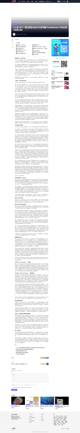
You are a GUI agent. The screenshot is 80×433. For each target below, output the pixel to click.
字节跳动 (58, 418)
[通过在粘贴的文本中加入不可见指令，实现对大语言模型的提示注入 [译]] (62, 401)
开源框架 (66, 422)
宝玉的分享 (12, 407)
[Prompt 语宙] (14, 1)
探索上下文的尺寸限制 (20, 51)
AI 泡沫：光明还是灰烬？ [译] (15, 406)
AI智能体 (55, 423)
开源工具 (61, 418)
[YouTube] (68, 428)
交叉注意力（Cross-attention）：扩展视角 (39, 46)
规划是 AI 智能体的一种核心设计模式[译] (22, 352)
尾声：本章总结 (36, 54)
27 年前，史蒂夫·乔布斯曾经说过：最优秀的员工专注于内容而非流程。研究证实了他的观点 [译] (30, 347)
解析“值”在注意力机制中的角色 (21, 53)
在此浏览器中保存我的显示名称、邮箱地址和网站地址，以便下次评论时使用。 (22, 387)
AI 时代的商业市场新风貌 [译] (20, 353)
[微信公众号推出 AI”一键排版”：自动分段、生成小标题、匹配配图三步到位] (66, 87)
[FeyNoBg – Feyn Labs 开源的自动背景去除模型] (66, 74)
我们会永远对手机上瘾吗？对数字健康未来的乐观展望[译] (24, 349)
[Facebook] (65, 428)
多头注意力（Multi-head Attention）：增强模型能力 (39, 49)
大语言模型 (64, 419)
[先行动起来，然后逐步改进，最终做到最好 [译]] (47, 401)
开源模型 (65, 418)
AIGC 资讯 (53, 75)
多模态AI (62, 422)
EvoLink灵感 (65, 417)
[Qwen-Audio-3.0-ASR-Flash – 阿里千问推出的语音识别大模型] (66, 78)
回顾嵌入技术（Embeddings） (21, 44)
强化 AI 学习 (15, 24)
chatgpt (59, 424)
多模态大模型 (60, 417)
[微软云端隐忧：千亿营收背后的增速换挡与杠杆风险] (66, 83)
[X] (66, 428)
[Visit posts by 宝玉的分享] (14, 34)
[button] (52, 1)
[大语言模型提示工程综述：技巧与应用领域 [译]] (33, 401)
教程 (57, 423)
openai (60, 419)
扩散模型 (63, 423)
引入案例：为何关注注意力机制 (21, 46)
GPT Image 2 (55, 417)
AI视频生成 (55, 424)
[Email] (12, 43)
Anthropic (55, 422)
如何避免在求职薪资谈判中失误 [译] (21, 350)
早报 (54, 419)
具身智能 (57, 419)
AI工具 (60, 423)
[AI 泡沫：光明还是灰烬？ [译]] (18, 401)
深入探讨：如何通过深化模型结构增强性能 (39, 52)
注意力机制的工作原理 (20, 48)
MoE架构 (59, 422)
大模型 (62, 424)
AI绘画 (54, 418)
